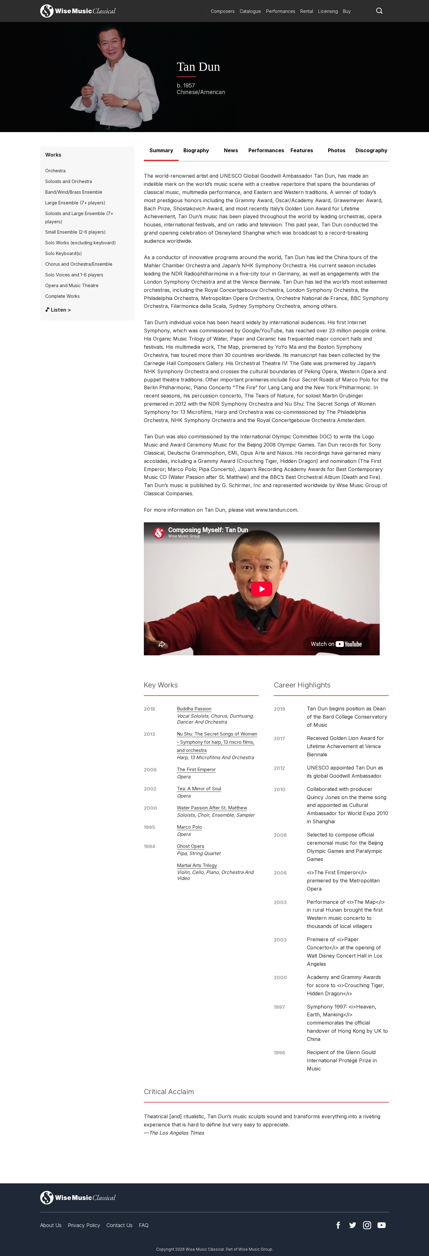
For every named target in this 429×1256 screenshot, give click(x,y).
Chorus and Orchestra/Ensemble (78, 264)
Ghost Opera (190, 846)
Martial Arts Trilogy (197, 865)
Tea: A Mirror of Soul (199, 789)
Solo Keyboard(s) (63, 253)
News (231, 150)
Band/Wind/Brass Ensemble (73, 192)
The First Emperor (196, 769)
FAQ (144, 1225)
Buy (347, 11)
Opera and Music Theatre (72, 285)
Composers (223, 11)
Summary (161, 150)
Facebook (338, 1225)
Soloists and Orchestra (68, 181)
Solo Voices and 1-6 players (74, 274)
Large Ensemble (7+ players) (75, 202)
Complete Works (62, 296)
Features (302, 150)
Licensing (328, 11)
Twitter (353, 1225)
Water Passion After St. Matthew (212, 808)
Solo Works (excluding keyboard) (80, 242)
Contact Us (119, 1225)
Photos (336, 150)
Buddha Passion (194, 709)
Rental (306, 11)
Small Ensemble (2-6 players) (75, 232)
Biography (196, 150)
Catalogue (250, 11)
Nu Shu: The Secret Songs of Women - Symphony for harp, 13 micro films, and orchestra (217, 742)
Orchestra (55, 170)
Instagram (367, 1225)
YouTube (381, 1225)
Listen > (61, 310)
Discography (372, 150)
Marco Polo (189, 827)
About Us (51, 1225)
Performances (280, 11)
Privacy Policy (84, 1225)
